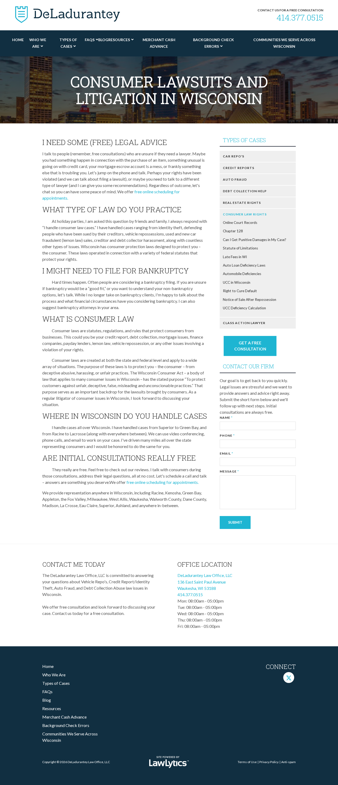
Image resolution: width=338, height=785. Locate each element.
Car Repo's (233, 156)
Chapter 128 (233, 231)
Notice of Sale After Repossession (249, 299)
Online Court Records (240, 222)
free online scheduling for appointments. (162, 482)
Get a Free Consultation (250, 345)
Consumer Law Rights (245, 214)
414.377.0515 (299, 17)
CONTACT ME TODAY (73, 564)
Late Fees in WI (235, 257)
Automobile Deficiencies (242, 274)
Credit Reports (238, 168)
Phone (227, 435)
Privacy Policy (269, 762)
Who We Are (37, 43)
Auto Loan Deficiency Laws (244, 265)
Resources (119, 39)
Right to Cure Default (240, 291)
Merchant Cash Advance (159, 43)
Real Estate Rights (242, 203)
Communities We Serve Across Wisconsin (284, 43)
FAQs (90, 39)
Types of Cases (68, 43)
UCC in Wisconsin (236, 282)
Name (226, 418)
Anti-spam (288, 762)
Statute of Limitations (240, 248)
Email (226, 453)
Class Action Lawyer (244, 323)
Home (18, 39)
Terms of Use (247, 762)
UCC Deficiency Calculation (244, 308)
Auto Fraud (235, 179)
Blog (103, 39)
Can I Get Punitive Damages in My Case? (254, 240)
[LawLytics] (169, 762)
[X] (289, 677)
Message (229, 471)
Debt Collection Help (245, 191)
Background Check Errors (213, 43)
